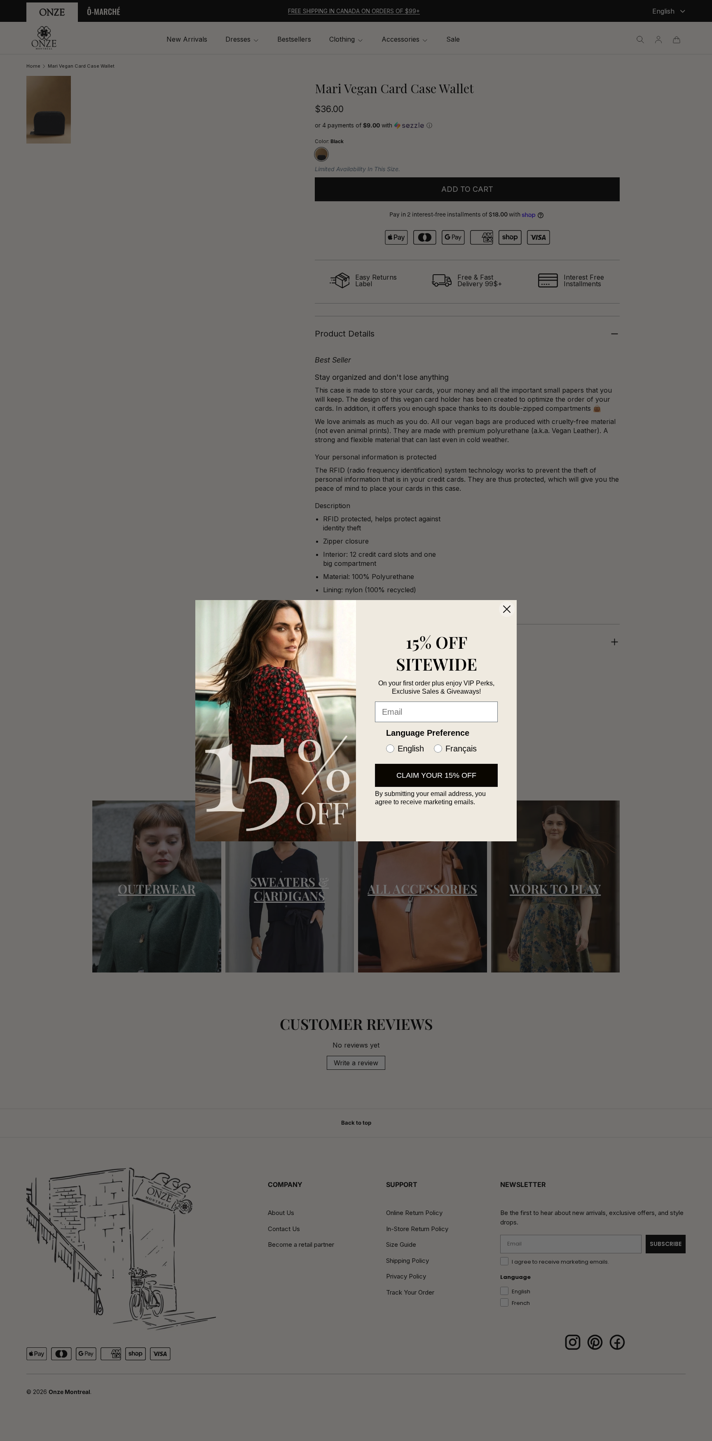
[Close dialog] (507, 609)
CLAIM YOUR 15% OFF (436, 775)
